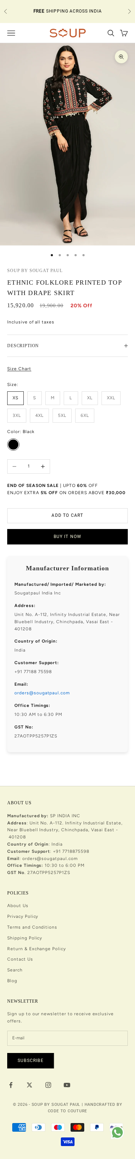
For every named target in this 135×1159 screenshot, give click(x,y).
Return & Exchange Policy (36, 948)
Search (15, 969)
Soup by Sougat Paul (35, 270)
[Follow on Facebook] (10, 1085)
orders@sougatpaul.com (42, 692)
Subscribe (31, 1060)
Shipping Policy (24, 937)
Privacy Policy (22, 916)
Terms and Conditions (32, 927)
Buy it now (68, 536)
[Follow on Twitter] (29, 1085)
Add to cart (67, 515)
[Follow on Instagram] (48, 1085)
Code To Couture (67, 1111)
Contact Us (20, 959)
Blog (12, 980)
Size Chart (19, 368)
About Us (17, 905)
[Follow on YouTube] (67, 1085)
